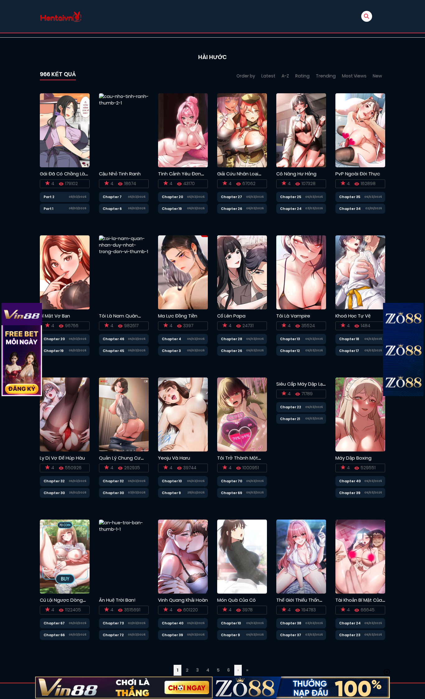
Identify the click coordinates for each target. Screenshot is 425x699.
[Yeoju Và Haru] (183, 414)
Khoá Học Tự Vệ (353, 315)
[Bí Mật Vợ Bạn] (65, 272)
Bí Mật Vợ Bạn (55, 315)
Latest (268, 76)
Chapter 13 (290, 338)
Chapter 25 (290, 196)
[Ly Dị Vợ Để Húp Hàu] (65, 414)
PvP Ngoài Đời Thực (357, 173)
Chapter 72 (113, 634)
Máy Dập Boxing (353, 458)
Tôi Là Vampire (293, 315)
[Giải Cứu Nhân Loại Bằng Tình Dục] (242, 130)
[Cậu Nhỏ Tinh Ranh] (124, 130)
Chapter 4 (171, 338)
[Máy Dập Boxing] (360, 414)
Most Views (354, 76)
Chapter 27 (231, 196)
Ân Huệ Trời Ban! (117, 600)
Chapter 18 (349, 338)
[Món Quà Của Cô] (242, 556)
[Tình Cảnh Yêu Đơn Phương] (183, 130)
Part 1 (48, 208)
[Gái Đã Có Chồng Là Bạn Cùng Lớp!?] (65, 130)
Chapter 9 (171, 492)
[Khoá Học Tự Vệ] (360, 272)
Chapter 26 (231, 208)
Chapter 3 (171, 350)
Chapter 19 (172, 208)
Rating (302, 76)
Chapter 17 (349, 350)
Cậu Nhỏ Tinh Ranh (120, 173)
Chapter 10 (172, 481)
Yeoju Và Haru (174, 458)
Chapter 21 (290, 418)
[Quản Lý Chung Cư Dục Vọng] (124, 414)
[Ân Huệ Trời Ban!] (124, 556)
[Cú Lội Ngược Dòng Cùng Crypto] (65, 556)
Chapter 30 (54, 492)
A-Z (285, 76)
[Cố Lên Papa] (242, 272)
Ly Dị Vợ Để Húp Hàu (62, 458)
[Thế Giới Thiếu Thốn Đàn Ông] (301, 556)
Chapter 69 (231, 492)
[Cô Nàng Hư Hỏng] (301, 130)
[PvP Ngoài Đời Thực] (360, 130)
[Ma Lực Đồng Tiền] (183, 272)
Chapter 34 (350, 208)
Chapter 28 (231, 338)
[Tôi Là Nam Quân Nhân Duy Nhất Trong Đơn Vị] (124, 272)
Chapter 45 (113, 350)
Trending (326, 76)
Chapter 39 (349, 492)
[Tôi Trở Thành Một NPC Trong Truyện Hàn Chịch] (242, 414)
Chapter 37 (290, 634)
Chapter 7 (112, 196)
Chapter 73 (113, 623)
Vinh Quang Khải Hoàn (183, 600)
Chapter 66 (54, 634)
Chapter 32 (54, 481)
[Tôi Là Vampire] (301, 272)
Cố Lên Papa (231, 315)
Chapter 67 (54, 623)
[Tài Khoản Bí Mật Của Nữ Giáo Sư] (360, 556)
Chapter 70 (231, 481)
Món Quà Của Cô (236, 600)
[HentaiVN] (61, 16)
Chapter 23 (349, 634)
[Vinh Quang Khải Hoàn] (183, 556)
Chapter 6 (112, 208)
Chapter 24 (290, 208)
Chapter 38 (290, 623)
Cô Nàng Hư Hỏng (296, 173)
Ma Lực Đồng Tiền (177, 315)
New (377, 76)
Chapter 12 (290, 350)
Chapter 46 (113, 338)
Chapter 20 (172, 196)
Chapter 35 (349, 196)
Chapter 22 (290, 407)
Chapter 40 (350, 481)
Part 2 (49, 196)
